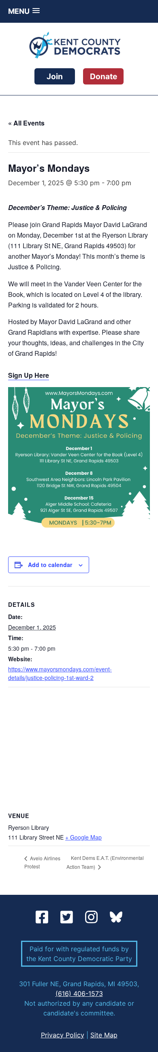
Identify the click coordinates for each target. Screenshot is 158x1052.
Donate (103, 76)
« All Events (26, 123)
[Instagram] (93, 917)
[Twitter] (68, 917)
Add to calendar (50, 565)
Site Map (103, 1035)
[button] (24, 11)
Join (55, 76)
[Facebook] (44, 917)
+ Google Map (83, 837)
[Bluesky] (116, 917)
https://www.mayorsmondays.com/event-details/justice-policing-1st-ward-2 (60, 673)
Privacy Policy (62, 1035)
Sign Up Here (28, 375)
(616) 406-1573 (79, 993)
